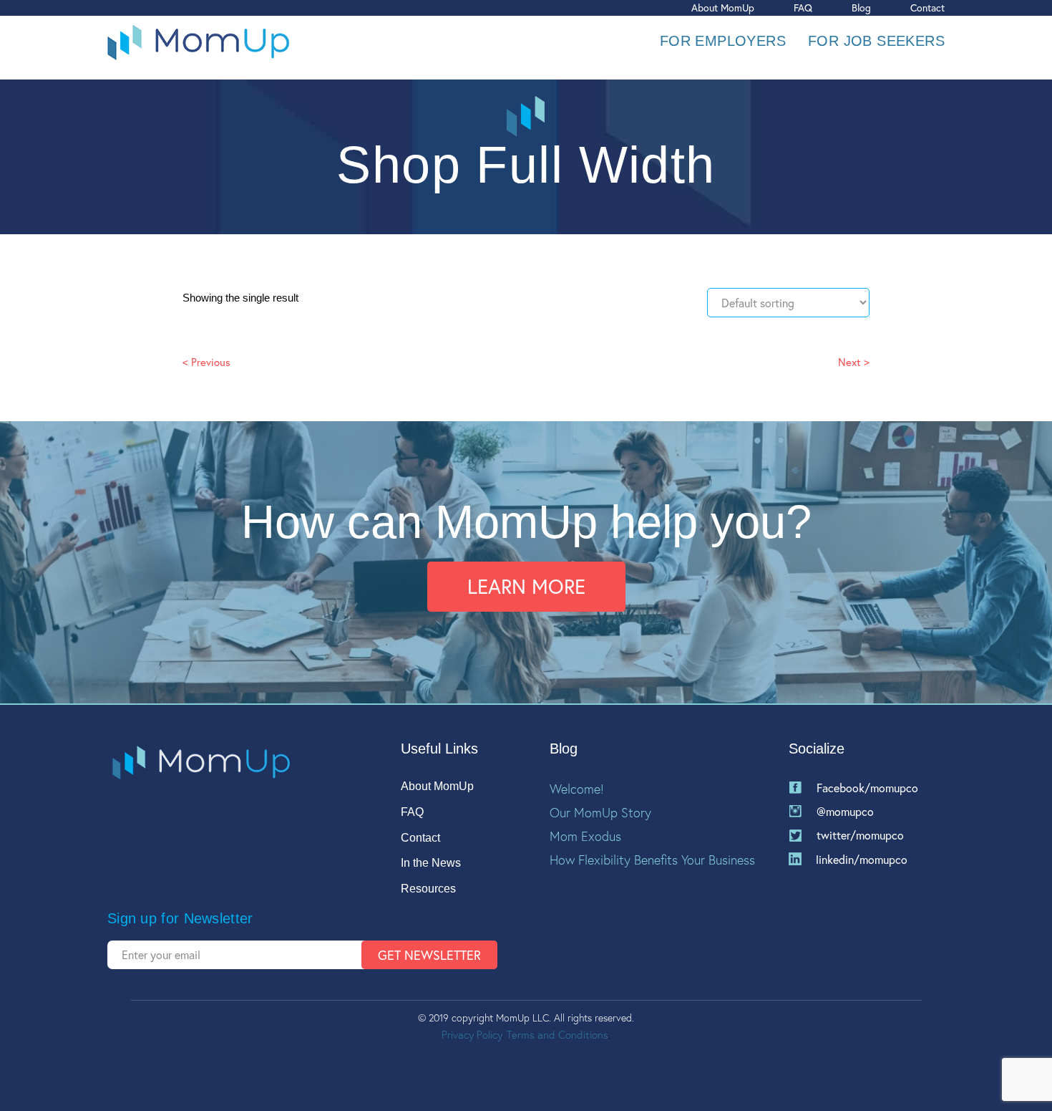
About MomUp (722, 7)
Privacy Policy (472, 1034)
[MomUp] (198, 41)
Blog (861, 7)
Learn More (526, 586)
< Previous (206, 362)
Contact (927, 7)
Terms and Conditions (557, 1034)
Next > (854, 362)
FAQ (803, 7)
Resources (428, 888)
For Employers (723, 41)
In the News (431, 863)
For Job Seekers (876, 41)
